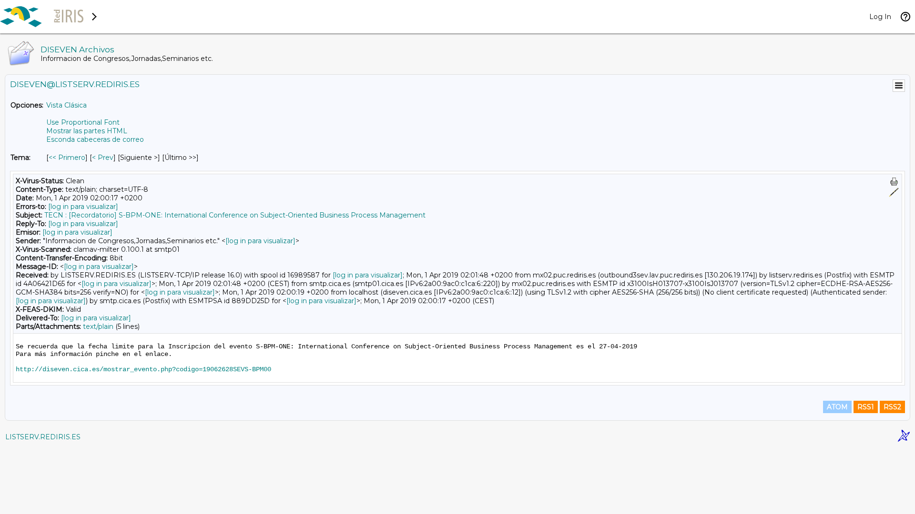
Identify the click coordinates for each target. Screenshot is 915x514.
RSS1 (865, 407)
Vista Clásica (66, 105)
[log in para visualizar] (83, 206)
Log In (880, 16)
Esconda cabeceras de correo (95, 139)
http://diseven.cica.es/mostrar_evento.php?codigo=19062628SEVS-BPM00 (143, 369)
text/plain (98, 326)
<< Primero (67, 157)
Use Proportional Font (83, 122)
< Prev (102, 157)
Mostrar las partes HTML (86, 131)
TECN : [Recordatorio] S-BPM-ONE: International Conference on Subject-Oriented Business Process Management (235, 215)
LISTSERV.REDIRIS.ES (43, 437)
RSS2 (892, 407)
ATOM (837, 407)
